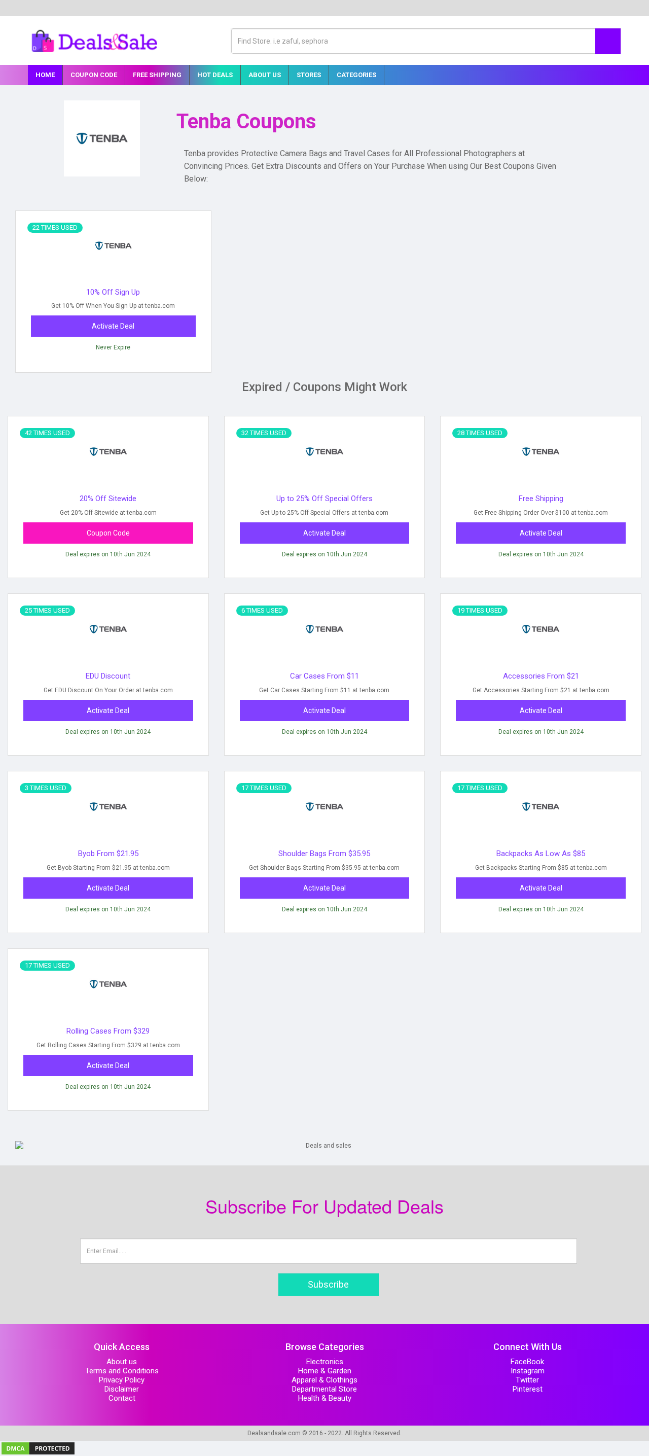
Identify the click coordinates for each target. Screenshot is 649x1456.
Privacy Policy (122, 1379)
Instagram (528, 1370)
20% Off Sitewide (108, 498)
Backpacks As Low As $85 (540, 853)
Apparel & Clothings (324, 1379)
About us (121, 1361)
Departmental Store (324, 1389)
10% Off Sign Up (113, 292)
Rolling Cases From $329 (108, 1031)
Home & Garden (324, 1370)
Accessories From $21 (541, 676)
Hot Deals (215, 75)
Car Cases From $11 (324, 676)
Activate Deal (113, 326)
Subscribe (328, 1284)
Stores (309, 75)
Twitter (527, 1379)
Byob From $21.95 (108, 853)
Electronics (324, 1361)
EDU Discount (108, 676)
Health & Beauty (324, 1398)
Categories (356, 75)
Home (45, 75)
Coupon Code (93, 75)
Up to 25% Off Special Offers (324, 498)
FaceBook (527, 1361)
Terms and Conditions (122, 1370)
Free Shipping (157, 75)
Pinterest (528, 1389)
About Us (264, 75)
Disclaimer (121, 1389)
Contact (122, 1398)
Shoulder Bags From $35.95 (324, 853)
